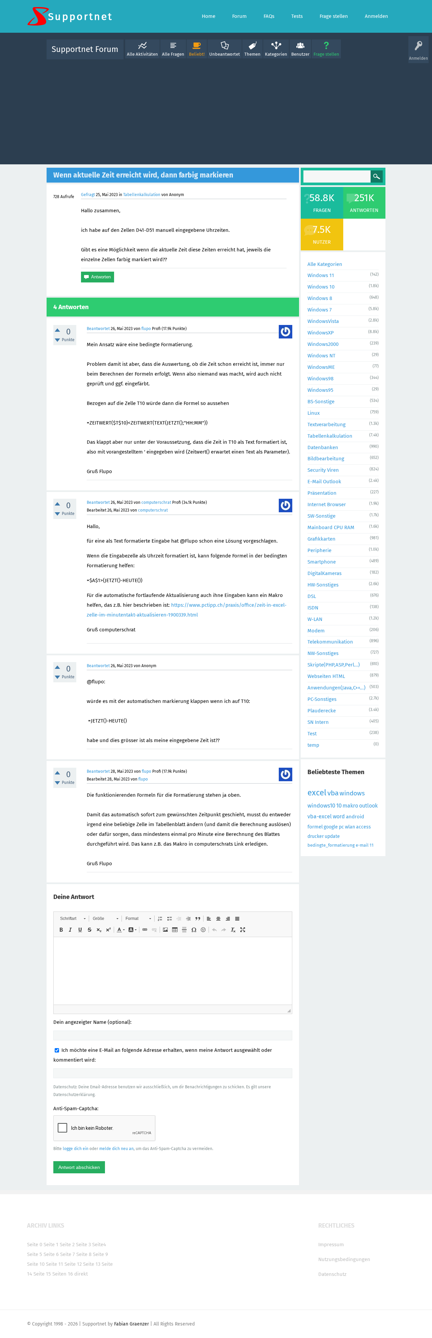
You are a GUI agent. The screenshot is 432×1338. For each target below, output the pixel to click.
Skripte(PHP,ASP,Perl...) (333, 665)
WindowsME (321, 367)
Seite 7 (67, 1254)
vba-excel (319, 816)
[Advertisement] (216, 110)
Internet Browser (326, 504)
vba (333, 793)
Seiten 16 (62, 1274)
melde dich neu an (116, 1148)
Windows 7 (319, 310)
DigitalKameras (324, 573)
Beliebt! (197, 54)
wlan (350, 827)
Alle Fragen (173, 54)
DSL (311, 596)
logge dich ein (75, 1148)
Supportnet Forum (85, 49)
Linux (313, 413)
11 (372, 845)
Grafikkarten (321, 539)
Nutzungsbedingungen (344, 1259)
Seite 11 (54, 1264)
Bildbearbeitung (325, 459)
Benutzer (300, 54)
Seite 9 (100, 1254)
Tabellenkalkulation (141, 194)
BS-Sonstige (320, 402)
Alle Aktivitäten (142, 54)
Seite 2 (67, 1244)
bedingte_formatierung (331, 845)
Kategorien (276, 54)
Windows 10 (320, 287)
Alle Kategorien (324, 264)
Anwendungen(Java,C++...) (336, 688)
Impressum (331, 1244)
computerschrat (156, 502)
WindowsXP (320, 333)
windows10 (321, 805)
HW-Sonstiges (323, 585)
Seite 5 (34, 1254)
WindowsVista (323, 321)
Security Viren (323, 470)
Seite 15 (42, 1274)
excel (316, 792)
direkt (81, 1274)
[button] (72, 918)
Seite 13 (91, 1264)
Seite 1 (51, 1244)
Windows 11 (320, 275)
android (355, 817)
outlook (368, 805)
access (363, 827)
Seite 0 (34, 1244)
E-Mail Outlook (324, 482)
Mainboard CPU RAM (330, 527)
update (332, 836)
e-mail (362, 845)
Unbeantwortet (224, 54)
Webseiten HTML (326, 676)
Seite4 (99, 1244)
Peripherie (319, 550)
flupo (146, 328)
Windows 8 (319, 298)
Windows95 (320, 390)
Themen (252, 54)
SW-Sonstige (321, 516)
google (331, 827)
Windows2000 (323, 344)
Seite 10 (36, 1264)
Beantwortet (98, 328)
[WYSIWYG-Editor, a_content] (173, 971)
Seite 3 (83, 1244)
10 (339, 805)
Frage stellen (326, 54)
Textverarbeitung (326, 424)
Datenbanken (322, 447)
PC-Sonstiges (321, 699)
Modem (316, 631)
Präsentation (321, 493)
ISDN (312, 608)
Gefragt (88, 194)
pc (341, 827)
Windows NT (321, 356)
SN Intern (318, 722)
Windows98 (320, 379)
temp (313, 745)
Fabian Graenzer (131, 1324)
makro (350, 805)
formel (315, 827)
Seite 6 (51, 1254)
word (339, 816)
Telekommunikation (330, 642)
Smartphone (321, 562)
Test (312, 734)
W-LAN (314, 619)
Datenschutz (332, 1274)
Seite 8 (83, 1254)
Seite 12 (73, 1264)
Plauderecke (321, 711)
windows (352, 793)
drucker (315, 836)
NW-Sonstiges (323, 653)
